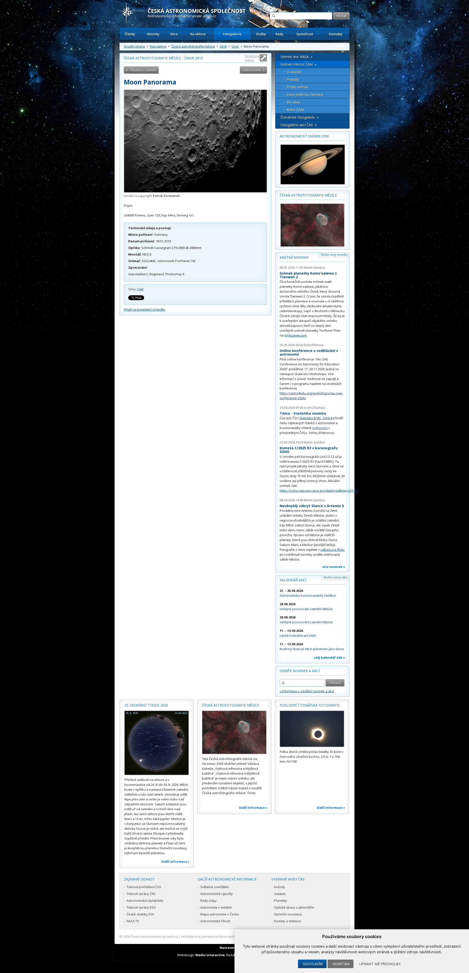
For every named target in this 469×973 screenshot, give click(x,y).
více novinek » (333, 566)
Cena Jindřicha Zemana (305, 94)
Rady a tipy (208, 900)
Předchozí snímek (143, 70)
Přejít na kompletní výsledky (144, 309)
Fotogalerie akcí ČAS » (298, 125)
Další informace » (175, 861)
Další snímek (251, 70)
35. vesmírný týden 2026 (146, 705)
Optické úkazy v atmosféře (294, 907)
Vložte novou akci (335, 577)
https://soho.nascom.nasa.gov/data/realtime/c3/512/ (319, 490)
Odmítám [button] (341, 964)
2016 (223, 46)
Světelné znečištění (214, 887)
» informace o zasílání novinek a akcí (307, 691)
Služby (261, 34)
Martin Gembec (314, 268)
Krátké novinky (294, 257)
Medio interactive (210, 955)
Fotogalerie (232, 34)
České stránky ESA (140, 914)
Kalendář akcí (293, 580)
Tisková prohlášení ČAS (144, 887)
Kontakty (335, 34)
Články (130, 34)
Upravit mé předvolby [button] (380, 964)
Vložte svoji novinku (334, 255)
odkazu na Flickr (332, 549)
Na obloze (198, 34)
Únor (235, 46)
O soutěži (294, 72)
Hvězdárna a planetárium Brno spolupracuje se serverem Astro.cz (230, 936)
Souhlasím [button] (313, 964)
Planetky (280, 900)
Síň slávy (293, 102)
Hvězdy (279, 887)
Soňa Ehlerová (313, 345)
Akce (174, 34)
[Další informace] (156, 743)
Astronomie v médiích (216, 907)
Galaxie (280, 893)
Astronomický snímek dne (304, 136)
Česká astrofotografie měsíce (193, 46)
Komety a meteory (287, 921)
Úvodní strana (134, 46)
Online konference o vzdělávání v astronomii (309, 352)
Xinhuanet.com (295, 335)
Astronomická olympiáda (145, 900)
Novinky (153, 34)
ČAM (140, 289)
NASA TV (133, 921)
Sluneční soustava (287, 914)
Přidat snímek (297, 87)
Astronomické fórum (215, 921)
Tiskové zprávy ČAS (141, 893)
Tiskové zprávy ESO (141, 907)
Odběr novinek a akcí (300, 670)
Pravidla (293, 79)
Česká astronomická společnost (154, 936)
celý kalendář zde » (329, 657)
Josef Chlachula (314, 408)
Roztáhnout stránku (252, 57)
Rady (279, 34)
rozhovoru (320, 428)
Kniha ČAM (295, 109)
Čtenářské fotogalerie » (299, 117)
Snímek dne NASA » (296, 56)
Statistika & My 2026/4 (315, 418)
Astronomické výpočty (216, 893)
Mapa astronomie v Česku (219, 914)
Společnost (304, 34)
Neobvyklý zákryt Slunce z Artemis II (312, 505)
